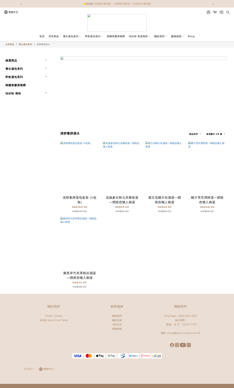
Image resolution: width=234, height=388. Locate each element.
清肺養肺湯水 (43, 44)
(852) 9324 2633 (187, 315)
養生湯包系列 (70, 36)
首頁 (42, 36)
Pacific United (53, 315)
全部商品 (9, 44)
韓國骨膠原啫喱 (116, 36)
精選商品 (11, 60)
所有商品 (54, 36)
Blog (191, 36)
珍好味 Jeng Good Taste (54, 320)
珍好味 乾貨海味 (138, 36)
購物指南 (176, 36)
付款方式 (117, 324)
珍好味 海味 (13, 93)
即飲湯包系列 (92, 36)
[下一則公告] (212, 3)
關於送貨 (117, 320)
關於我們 (159, 36)
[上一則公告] (21, 3)
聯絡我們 (117, 315)
